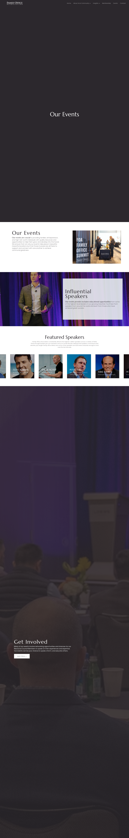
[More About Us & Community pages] (90, 3)
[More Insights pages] (99, 3)
